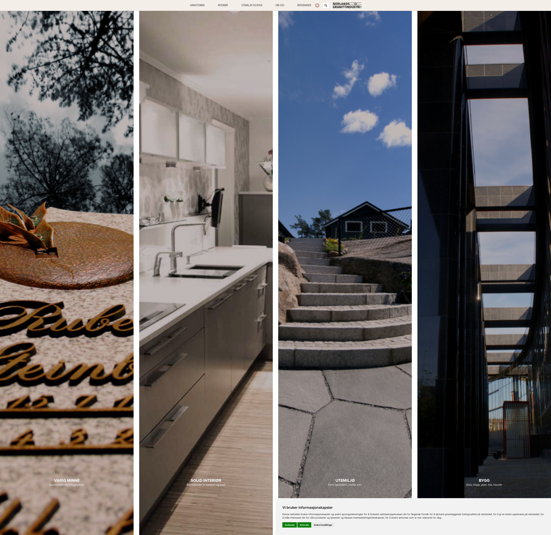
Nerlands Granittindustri (347, 5)
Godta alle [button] (290, 525)
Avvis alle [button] (304, 525)
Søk (326, 5)
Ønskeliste (317, 5)
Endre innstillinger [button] (323, 525)
